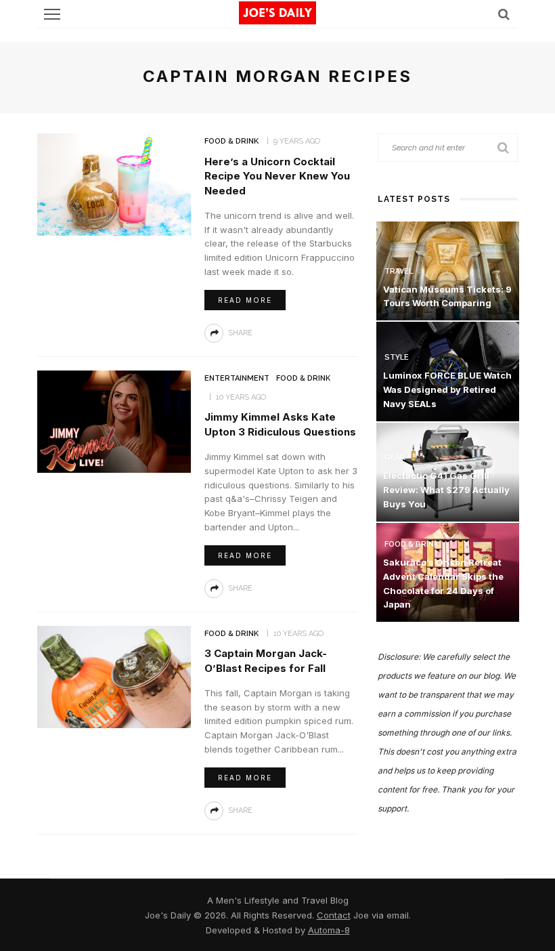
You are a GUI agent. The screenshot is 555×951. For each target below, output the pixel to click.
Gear (394, 457)
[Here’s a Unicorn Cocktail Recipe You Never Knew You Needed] (114, 183)
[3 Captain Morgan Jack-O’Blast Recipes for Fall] (114, 676)
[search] (504, 14)
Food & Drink (231, 141)
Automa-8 (329, 930)
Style (396, 357)
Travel (398, 271)
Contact (334, 915)
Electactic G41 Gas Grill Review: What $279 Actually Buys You (446, 489)
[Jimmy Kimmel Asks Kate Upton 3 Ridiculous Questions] (114, 420)
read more (245, 300)
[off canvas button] (52, 14)
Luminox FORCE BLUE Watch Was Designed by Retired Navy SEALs (447, 389)
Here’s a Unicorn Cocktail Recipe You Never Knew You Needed (277, 176)
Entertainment (236, 378)
